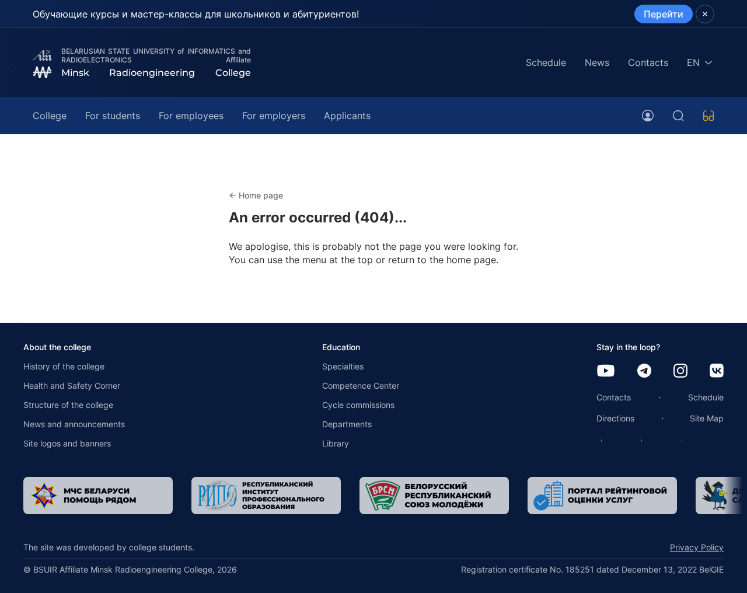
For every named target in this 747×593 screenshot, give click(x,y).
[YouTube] (605, 371)
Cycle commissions (358, 405)
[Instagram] (680, 371)
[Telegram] (644, 371)
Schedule (546, 62)
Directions (615, 418)
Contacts (648, 62)
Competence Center (360, 385)
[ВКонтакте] (717, 371)
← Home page (256, 195)
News (597, 62)
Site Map (707, 418)
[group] (79, 495)
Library (335, 443)
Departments (347, 424)
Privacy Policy (697, 547)
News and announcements (74, 424)
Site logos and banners (67, 443)
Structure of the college (68, 405)
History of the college (63, 366)
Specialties (343, 366)
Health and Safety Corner (71, 385)
